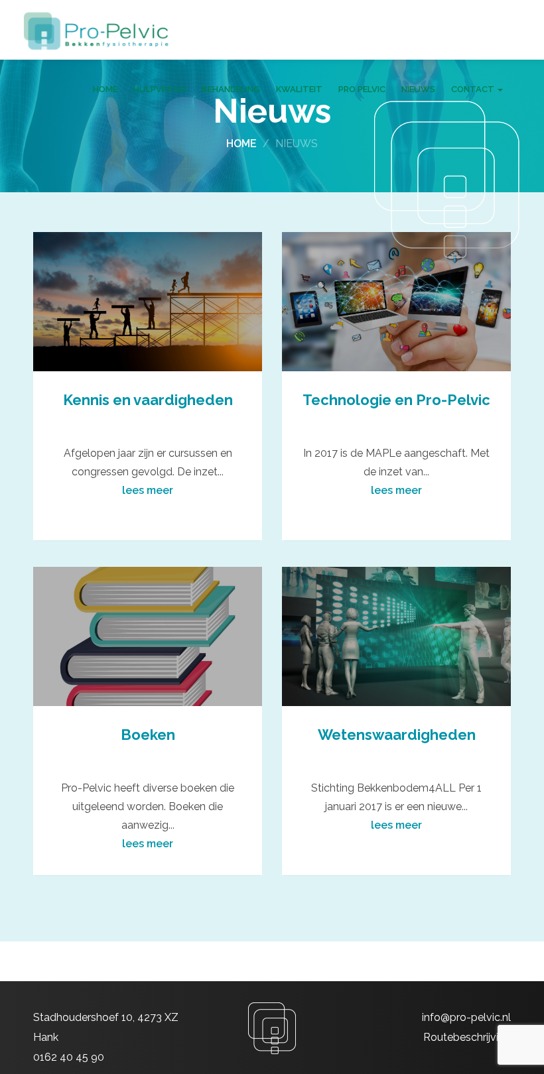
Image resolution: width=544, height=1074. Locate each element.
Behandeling (231, 89)
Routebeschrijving (467, 1037)
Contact (473, 89)
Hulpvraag (159, 89)
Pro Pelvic (361, 89)
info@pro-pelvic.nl (466, 1017)
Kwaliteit (299, 89)
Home (105, 89)
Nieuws (418, 89)
